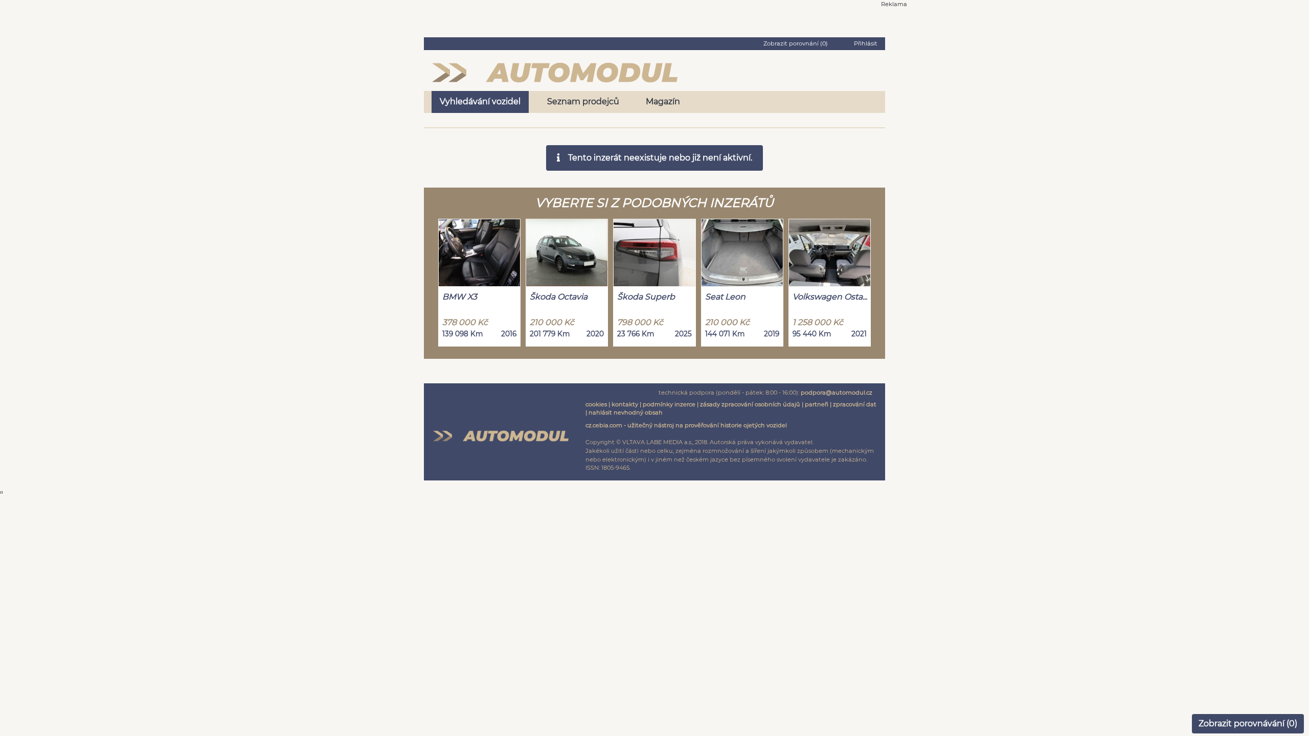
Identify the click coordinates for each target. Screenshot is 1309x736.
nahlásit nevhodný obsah (626, 412)
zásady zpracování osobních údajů (750, 404)
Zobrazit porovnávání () (1248, 723)
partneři (816, 404)
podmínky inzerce (669, 404)
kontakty (625, 404)
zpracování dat (854, 404)
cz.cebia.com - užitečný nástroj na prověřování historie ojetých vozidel (686, 425)
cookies (596, 404)
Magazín (663, 101)
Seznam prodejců (583, 101)
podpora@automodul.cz (836, 392)
